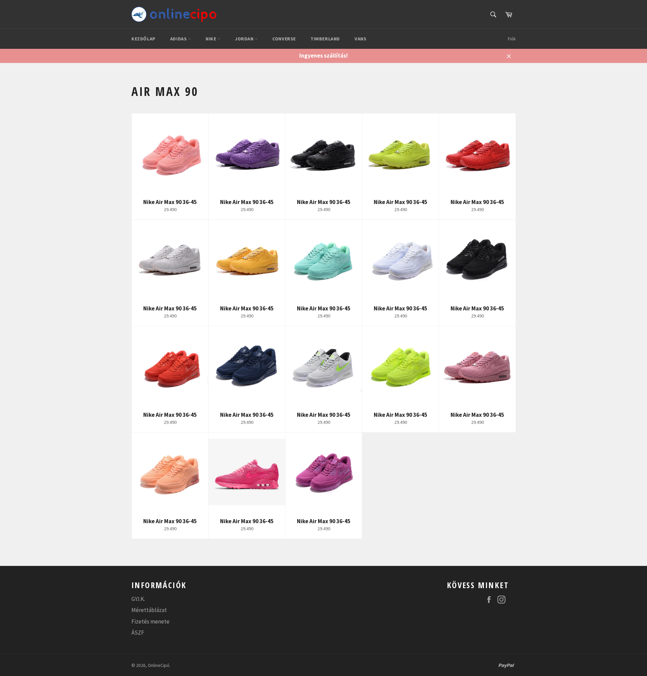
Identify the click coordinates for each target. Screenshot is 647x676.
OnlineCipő (158, 665)
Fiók (512, 39)
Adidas (179, 39)
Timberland (325, 39)
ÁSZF (137, 632)
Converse (284, 39)
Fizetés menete (150, 621)
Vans (360, 39)
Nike (211, 39)
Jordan (245, 39)
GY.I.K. (138, 599)
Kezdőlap (143, 39)
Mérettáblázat (149, 610)
